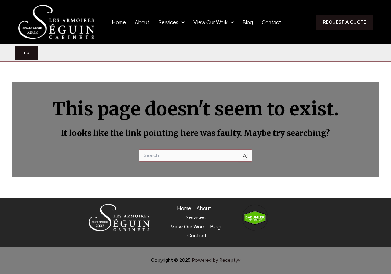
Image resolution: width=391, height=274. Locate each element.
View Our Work (210, 22)
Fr (26, 52)
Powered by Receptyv (216, 260)
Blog (248, 22)
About (142, 22)
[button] (181, 22)
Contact (271, 22)
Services (168, 22)
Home (119, 22)
